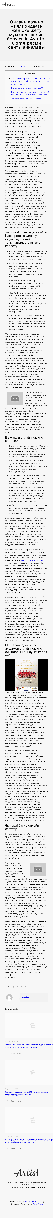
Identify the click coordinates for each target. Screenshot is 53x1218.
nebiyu (23, 66)
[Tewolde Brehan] (8, 4)
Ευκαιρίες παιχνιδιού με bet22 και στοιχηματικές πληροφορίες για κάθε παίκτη (27, 1093)
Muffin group (31, 1201)
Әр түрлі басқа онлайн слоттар (26, 99)
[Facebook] (22, 1208)
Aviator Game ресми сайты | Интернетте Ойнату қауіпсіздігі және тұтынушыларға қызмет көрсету (30, 81)
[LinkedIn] (30, 1208)
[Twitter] (26, 1208)
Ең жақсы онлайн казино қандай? (27, 88)
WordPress (38, 1204)
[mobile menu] (49, 4)
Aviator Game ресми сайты (33, 560)
